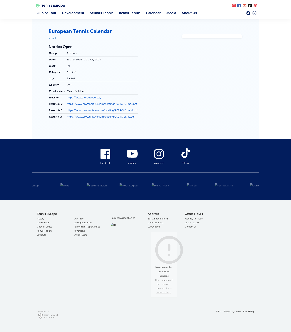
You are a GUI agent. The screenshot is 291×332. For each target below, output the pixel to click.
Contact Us (190, 227)
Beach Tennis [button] (129, 13)
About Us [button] (189, 13)
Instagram (159, 163)
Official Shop (240, 14)
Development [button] (73, 13)
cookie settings (163, 292)
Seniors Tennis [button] (101, 13)
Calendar (153, 13)
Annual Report (44, 231)
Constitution (43, 222)
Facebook (239, 6)
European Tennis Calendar (80, 31)
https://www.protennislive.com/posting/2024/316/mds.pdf (102, 104)
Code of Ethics (44, 227)
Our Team (79, 218)
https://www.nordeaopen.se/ (84, 97)
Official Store (80, 235)
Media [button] (171, 13)
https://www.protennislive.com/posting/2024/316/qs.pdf (101, 116)
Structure (41, 235)
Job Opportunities (83, 222)
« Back (53, 38)
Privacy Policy (248, 311)
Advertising (79, 231)
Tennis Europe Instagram (255, 6)
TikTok (250, 6)
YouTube (245, 6)
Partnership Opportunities (87, 227)
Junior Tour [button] (46, 13)
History (40, 218)
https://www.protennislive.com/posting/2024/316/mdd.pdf (102, 110)
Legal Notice (236, 311)
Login (248, 13)
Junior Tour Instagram (234, 6)
